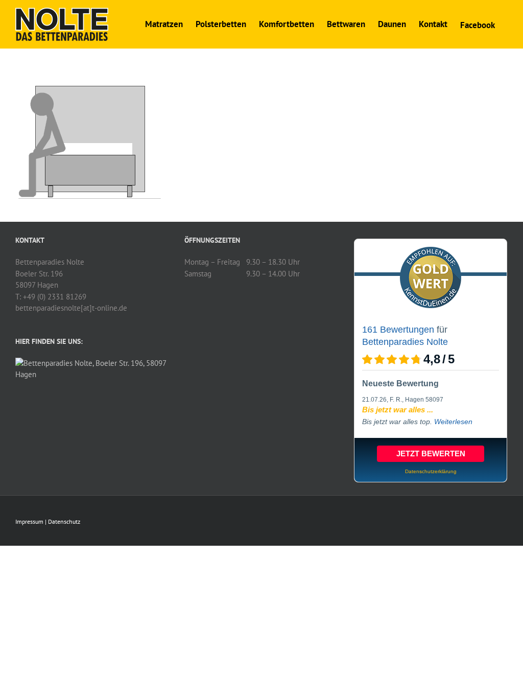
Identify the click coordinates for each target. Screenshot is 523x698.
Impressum (29, 521)
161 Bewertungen (398, 329)
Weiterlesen (453, 421)
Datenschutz (64, 521)
